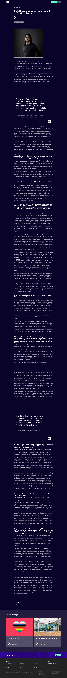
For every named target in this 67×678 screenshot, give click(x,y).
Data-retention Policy (41, 673)
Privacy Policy (40, 672)
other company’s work (18, 291)
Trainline (24, 564)
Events (44, 2)
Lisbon (22, 663)
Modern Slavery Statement (56, 672)
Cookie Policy (40, 671)
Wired (20, 321)
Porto (36, 663)
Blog (59, 2)
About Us (40, 2)
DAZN (39, 561)
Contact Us (54, 2)
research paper (23, 141)
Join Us (48, 2)
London (9, 663)
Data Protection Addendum (42, 674)
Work (29, 2)
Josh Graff (18, 259)
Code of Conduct (54, 673)
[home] (7, 2)
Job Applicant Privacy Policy (56, 671)
